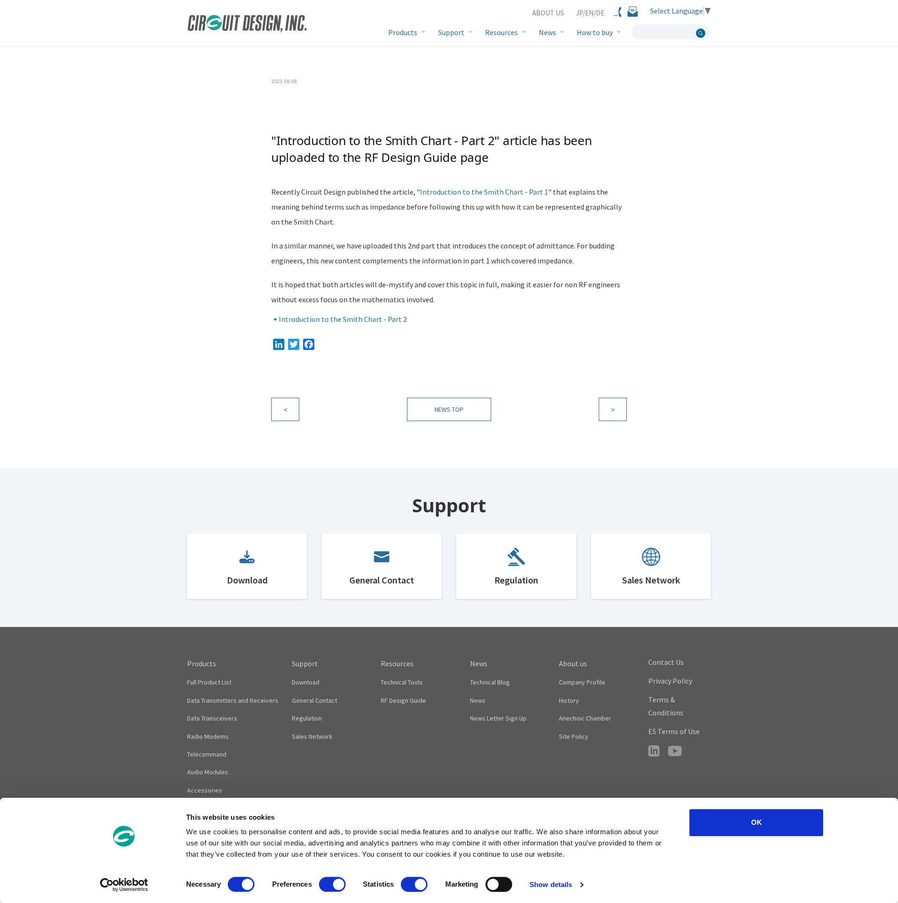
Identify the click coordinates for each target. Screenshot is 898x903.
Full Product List (209, 682)
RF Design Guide (403, 700)
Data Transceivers (212, 718)
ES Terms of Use (674, 731)
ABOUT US (548, 12)
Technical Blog (490, 682)
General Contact (381, 580)
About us (573, 663)
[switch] (332, 884)
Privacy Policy (670, 680)
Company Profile (582, 682)
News (547, 32)
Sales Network (651, 580)
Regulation (516, 580)
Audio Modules (207, 772)
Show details (550, 884)
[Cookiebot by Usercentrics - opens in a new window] (124, 885)
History (569, 700)
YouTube (675, 751)
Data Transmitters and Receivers (232, 700)
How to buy (595, 32)
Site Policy (573, 736)
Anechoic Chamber (585, 718)
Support (451, 32)
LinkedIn (653, 751)
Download (247, 580)
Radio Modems (208, 736)
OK (756, 822)
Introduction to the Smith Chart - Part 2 (343, 319)
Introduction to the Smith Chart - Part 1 (484, 192)
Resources (501, 32)
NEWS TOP (449, 409)
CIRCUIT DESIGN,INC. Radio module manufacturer (247, 24)
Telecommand (206, 754)
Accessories (204, 790)
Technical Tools (402, 682)
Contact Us (666, 662)
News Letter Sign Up (498, 718)
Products (402, 32)
